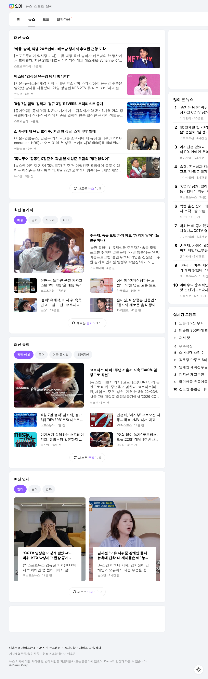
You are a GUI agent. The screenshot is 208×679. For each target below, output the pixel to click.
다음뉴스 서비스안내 (22, 647)
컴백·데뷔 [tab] (23, 354)
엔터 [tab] (20, 489)
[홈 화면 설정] (198, 669)
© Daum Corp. (19, 665)
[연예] (18, 6)
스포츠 (39, 6)
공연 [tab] (41, 354)
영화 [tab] (34, 220)
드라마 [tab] (50, 220)
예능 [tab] (20, 220)
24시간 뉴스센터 (50, 647)
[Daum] (12, 6)
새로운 (85, 187)
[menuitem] (18, 19)
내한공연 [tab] (83, 354)
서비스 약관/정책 (90, 647)
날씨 (49, 6)
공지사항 (70, 647)
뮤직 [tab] (34, 489)
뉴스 (29, 6)
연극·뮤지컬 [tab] (61, 354)
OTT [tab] (66, 220)
